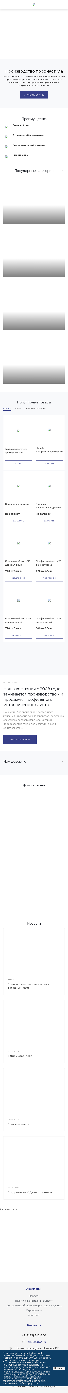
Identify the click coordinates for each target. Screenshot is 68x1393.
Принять (59, 1368)
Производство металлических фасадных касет (28, 985)
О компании (34, 1288)
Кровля (7, 408)
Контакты (34, 1325)
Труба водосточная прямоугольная (16, 451)
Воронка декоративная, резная (48, 506)
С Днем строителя (19, 1055)
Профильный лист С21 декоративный (17, 563)
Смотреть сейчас (34, 94)
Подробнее (18, 578)
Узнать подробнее (20, 739)
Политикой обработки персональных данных (22, 1377)
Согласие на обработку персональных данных (34, 1305)
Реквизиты (34, 1315)
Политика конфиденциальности (34, 1300)
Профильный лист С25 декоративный (48, 563)
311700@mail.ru (37, 1341)
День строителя (18, 1124)
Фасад (18, 408)
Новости (34, 1295)
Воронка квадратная (17, 504)
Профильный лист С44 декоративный (18, 620)
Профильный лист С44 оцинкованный (49, 620)
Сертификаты (34, 1310)
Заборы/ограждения (35, 408)
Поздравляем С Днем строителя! (29, 1192)
